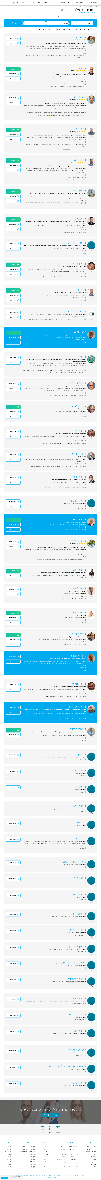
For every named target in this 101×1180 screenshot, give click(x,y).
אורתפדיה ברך (41, 106)
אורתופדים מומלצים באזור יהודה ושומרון (23, 1153)
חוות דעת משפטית (69, 137)
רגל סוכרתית (37, 689)
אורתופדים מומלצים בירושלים (9, 1147)
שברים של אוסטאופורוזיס (76, 48)
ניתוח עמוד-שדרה (75, 198)
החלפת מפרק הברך (32, 106)
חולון (72, 317)
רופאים (90, 6)
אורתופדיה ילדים (44, 77)
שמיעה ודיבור (33, 841)
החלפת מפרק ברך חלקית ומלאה (78, 390)
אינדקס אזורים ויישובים (88, 1153)
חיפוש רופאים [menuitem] (80, 2)
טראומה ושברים (34, 269)
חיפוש (15, 23)
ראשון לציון (81, 1020)
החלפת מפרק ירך (48, 108)
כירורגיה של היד (51, 524)
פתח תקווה (81, 250)
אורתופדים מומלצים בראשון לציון (8, 1157)
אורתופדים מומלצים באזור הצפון (23, 1150)
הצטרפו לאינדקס (94, 1150)
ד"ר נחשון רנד (63, 1156)
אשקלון (77, 951)
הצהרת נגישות (94, 1153)
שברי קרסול (30, 689)
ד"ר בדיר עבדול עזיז (73, 1163)
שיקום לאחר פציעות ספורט (62, 48)
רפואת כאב (71, 841)
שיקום (40, 575)
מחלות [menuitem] (56, 2)
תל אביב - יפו (77, 899)
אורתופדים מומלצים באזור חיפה (32, 1167)
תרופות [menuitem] (62, 2)
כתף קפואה (78, 172)
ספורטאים (30, 48)
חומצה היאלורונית (46, 575)
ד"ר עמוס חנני (63, 1163)
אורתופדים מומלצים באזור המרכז (32, 1160)
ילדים (76, 843)
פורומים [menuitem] (32, 2)
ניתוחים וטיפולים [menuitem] (47, 2)
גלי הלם (49, 295)
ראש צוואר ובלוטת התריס (36, 843)
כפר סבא (82, 142)
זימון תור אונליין (73, 29)
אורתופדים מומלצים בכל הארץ (32, 1147)
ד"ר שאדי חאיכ (63, 1146)
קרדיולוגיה (65, 841)
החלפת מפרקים (50, 106)
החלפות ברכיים (69, 108)
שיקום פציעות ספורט (51, 48)
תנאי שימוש (93, 1156)
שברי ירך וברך (38, 363)
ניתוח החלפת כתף (38, 170)
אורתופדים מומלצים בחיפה (9, 1153)
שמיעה (27, 841)
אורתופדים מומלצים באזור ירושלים (23, 1147)
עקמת (69, 198)
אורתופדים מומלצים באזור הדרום (32, 1153)
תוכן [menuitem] (38, 2)
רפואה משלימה (82, 843)
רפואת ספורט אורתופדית (37, 46)
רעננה (82, 81)
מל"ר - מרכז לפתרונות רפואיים (73, 1167)
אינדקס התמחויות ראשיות (88, 1150)
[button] (18, 2)
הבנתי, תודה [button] (5, 1177)
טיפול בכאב (35, 575)
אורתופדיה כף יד (70, 524)
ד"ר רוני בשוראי (74, 1156)
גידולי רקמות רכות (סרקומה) (56, 77)
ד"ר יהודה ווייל (63, 1149)
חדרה (82, 230)
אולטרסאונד (47, 841)
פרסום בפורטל (94, 1167)
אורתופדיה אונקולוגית (68, 77)
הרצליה (76, 317)
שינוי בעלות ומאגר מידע (93, 1163)
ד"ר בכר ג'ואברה (74, 1159)
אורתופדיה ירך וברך (49, 46)
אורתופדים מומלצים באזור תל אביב (31, 1150)
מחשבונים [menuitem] (25, 2)
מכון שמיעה (27, 843)
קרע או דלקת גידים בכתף (68, 170)
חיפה (82, 463)
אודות (95, 1146)
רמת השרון (81, 759)
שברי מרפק (59, 168)
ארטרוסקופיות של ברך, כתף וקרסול (37, 365)
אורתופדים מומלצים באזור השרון (32, 1163)
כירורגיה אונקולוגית (53, 550)
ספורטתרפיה (54, 575)
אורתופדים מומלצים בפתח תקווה (8, 1160)
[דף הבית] (92, 3)
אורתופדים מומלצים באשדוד (9, 1167)
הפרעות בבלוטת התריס (49, 843)
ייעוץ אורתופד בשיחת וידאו (73, 1147)
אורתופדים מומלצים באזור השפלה (32, 1157)
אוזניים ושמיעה (40, 841)
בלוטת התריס (58, 843)
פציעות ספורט (41, 48)
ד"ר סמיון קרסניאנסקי (61, 1159)
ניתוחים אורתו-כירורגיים (34, 77)
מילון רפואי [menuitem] (70, 2)
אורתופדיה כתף (47, 170)
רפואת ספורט (70, 46)
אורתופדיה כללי (46, 1157)
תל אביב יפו (81, 50)
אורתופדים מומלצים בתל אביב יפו (8, 1150)
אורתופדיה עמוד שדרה (58, 196)
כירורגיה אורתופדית (69, 106)
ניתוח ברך (48, 365)
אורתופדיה (86, 6)
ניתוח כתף (53, 168)
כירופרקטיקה (71, 617)
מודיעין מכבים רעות (79, 340)
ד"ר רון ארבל (63, 1166)
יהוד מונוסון (75, 620)
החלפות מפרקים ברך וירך (59, 108)
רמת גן (82, 273)
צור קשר (94, 1159)
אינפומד (95, 6)
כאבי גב (36, 48)
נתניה (82, 175)
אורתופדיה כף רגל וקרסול (60, 46)
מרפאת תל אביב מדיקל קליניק (62, 1153)
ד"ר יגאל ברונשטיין (74, 1149)
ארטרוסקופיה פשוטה (46, 735)
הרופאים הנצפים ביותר (61, 29)
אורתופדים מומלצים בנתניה (9, 1163)
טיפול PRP (60, 575)
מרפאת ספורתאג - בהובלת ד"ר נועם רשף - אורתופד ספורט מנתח (72, 1153)
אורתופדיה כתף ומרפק (68, 168)
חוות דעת (50, 29)
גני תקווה (81, 368)
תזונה (72, 575)
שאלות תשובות (88, 1147)
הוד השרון (75, 297)
